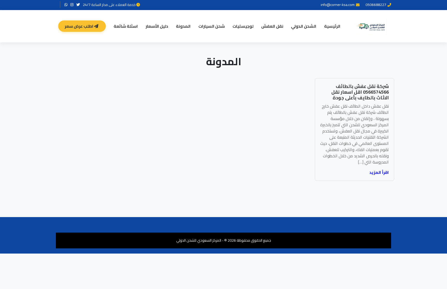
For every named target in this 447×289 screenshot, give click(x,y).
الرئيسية (332, 26)
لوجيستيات (243, 26)
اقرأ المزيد (379, 172)
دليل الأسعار (157, 26)
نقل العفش (272, 26)
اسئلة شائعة (126, 26)
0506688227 (376, 5)
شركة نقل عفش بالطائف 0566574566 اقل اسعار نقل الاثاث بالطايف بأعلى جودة (360, 92)
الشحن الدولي (303, 26)
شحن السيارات (211, 26)
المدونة (183, 26)
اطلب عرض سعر (79, 26)
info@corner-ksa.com (338, 5)
